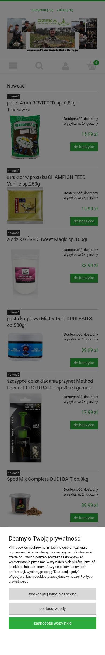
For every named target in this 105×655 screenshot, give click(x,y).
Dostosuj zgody (52, 608)
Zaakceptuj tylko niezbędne (52, 594)
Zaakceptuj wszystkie (53, 623)
